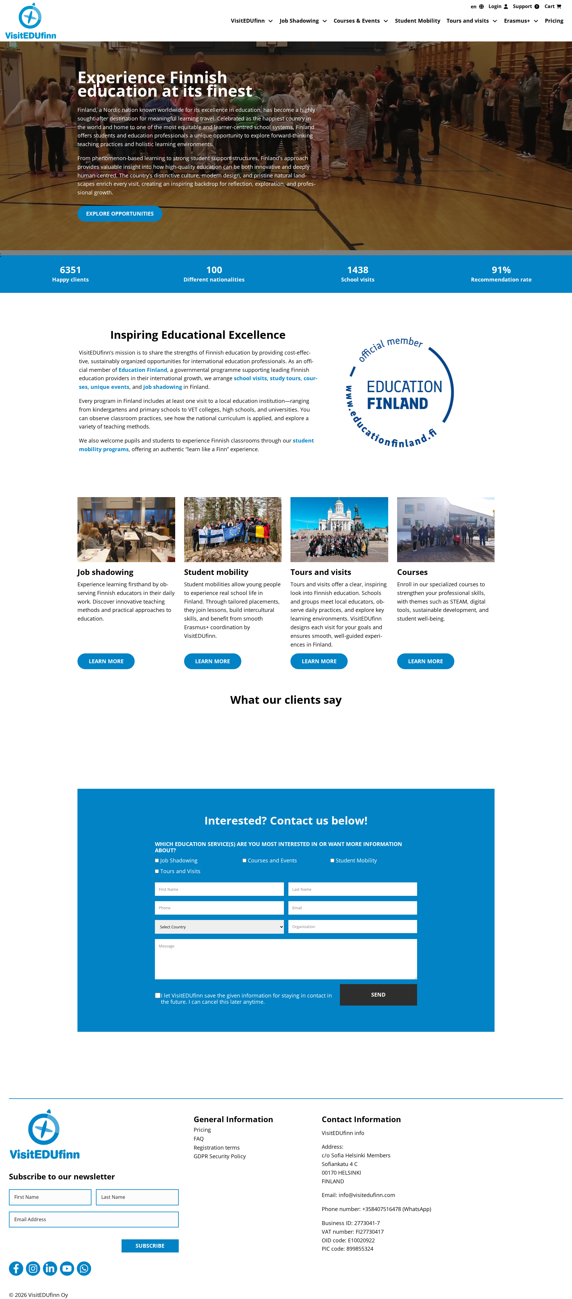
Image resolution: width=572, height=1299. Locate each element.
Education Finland (143, 369)
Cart (550, 6)
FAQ (199, 1138)
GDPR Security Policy (220, 1156)
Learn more (106, 661)
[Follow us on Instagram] (33, 1268)
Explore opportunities (120, 213)
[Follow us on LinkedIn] (50, 1268)
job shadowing (162, 386)
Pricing (554, 20)
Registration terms (217, 1147)
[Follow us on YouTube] (67, 1268)
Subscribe (150, 1245)
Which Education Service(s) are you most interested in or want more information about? (278, 847)
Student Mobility (417, 20)
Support (522, 6)
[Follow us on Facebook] (16, 1268)
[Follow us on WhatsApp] (84, 1268)
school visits (250, 378)
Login (495, 6)
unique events (110, 386)
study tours (285, 378)
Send (378, 994)
